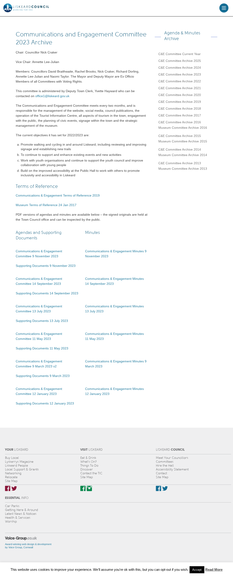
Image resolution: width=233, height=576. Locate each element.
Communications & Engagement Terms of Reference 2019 (58, 195)
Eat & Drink (88, 458)
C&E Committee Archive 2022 (179, 81)
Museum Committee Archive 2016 (182, 127)
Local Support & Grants (22, 469)
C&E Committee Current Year (179, 54)
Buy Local (12, 458)
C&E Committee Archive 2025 (179, 61)
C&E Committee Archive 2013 (179, 163)
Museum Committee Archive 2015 (182, 141)
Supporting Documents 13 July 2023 (42, 321)
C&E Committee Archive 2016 (179, 122)
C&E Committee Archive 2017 (179, 115)
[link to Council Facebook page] (158, 488)
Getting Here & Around (21, 510)
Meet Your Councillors (172, 458)
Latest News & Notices (20, 513)
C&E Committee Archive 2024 (179, 67)
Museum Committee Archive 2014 (182, 155)
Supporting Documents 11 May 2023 (42, 348)
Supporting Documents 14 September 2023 (47, 293)
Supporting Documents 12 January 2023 (45, 403)
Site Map (11, 481)
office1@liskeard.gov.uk (52, 96)
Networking (13, 473)
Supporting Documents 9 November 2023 (46, 266)
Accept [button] (197, 569)
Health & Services (17, 517)
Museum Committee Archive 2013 (182, 168)
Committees (164, 461)
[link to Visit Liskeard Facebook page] (83, 488)
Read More (214, 569)
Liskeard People (16, 465)
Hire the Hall (165, 465)
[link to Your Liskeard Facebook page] (7, 488)
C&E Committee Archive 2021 (179, 88)
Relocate (11, 477)
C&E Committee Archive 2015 (179, 136)
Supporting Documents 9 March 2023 (43, 376)
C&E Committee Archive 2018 (179, 108)
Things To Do (89, 465)
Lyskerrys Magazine (19, 461)
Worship (11, 521)
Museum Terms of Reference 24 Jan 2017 (46, 205)
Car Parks (12, 506)
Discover (86, 469)
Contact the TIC (91, 473)
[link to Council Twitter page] (165, 488)
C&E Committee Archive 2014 (179, 149)
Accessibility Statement (172, 469)
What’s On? (88, 461)
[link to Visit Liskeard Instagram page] (89, 488)
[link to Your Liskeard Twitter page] (14, 488)
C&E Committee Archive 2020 (179, 95)
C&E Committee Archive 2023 (179, 74)
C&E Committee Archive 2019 (179, 102)
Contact (161, 473)
